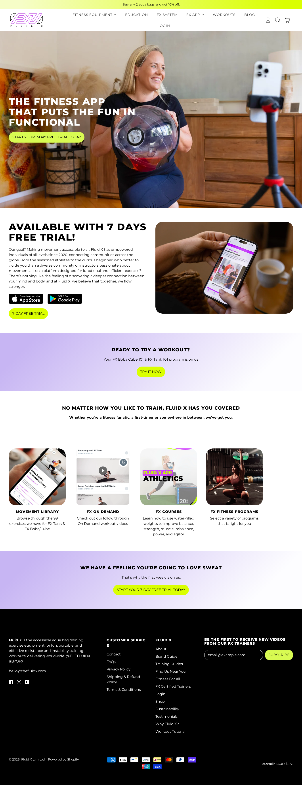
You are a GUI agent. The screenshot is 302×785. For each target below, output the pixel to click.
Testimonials (166, 716)
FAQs (111, 662)
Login (160, 694)
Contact (114, 654)
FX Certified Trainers (173, 686)
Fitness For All (167, 679)
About (160, 649)
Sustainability (167, 709)
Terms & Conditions (124, 689)
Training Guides (169, 664)
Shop (160, 701)
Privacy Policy (118, 669)
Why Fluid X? (167, 724)
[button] (278, 20)
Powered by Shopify (63, 759)
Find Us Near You (170, 671)
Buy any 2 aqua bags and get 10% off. (151, 4)
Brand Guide (166, 656)
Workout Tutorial (170, 731)
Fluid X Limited (33, 759)
